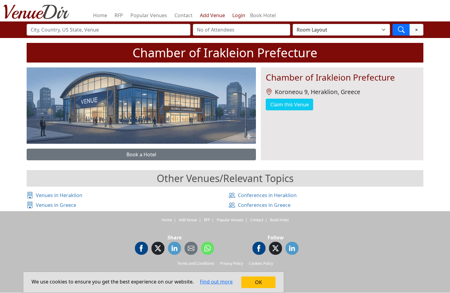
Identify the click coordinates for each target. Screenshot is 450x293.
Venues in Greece (56, 205)
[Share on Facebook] (141, 249)
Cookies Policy (261, 263)
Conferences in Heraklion (267, 195)
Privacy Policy (231, 263)
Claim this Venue (289, 104)
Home (100, 15)
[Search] (401, 30)
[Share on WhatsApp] (207, 249)
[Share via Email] (191, 249)
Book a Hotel (141, 154)
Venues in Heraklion (59, 195)
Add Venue (212, 15)
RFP (118, 15)
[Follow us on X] (275, 249)
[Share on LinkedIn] (174, 249)
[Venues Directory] (39, 10)
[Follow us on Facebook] (259, 249)
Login (238, 15)
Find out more (216, 281)
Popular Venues (148, 15)
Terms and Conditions (195, 263)
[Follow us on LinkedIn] (292, 249)
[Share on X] (158, 249)
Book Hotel (263, 15)
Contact (183, 15)
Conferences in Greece (264, 205)
